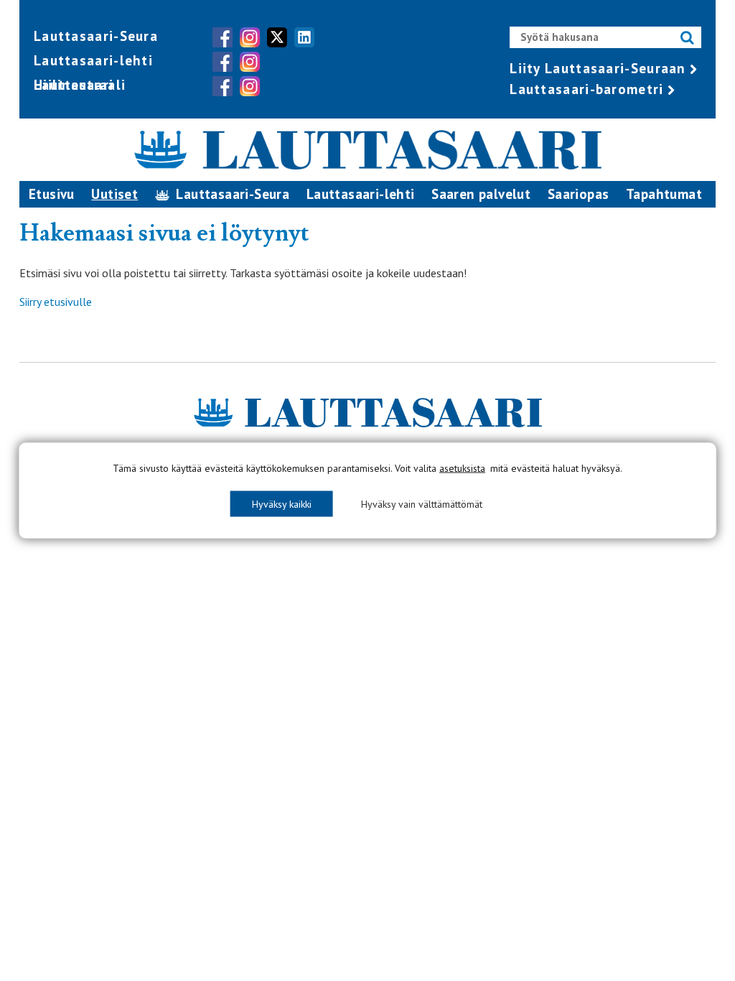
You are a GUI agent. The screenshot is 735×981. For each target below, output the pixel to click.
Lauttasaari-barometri (586, 89)
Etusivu (52, 194)
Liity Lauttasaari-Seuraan (598, 68)
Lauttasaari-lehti (93, 60)
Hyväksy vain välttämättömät (421, 504)
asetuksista (462, 468)
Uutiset (114, 194)
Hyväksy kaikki (282, 504)
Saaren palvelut (480, 194)
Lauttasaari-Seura (96, 36)
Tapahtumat (664, 194)
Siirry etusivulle (55, 301)
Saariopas (578, 194)
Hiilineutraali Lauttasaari (80, 84)
